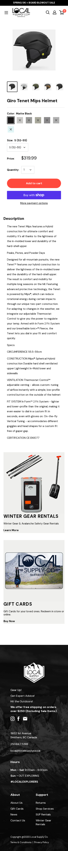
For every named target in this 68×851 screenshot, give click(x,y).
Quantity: (13, 170)
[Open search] (48, 12)
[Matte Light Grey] (20, 120)
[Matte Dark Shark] (56, 120)
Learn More (11, 530)
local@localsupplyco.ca (25, 750)
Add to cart (34, 183)
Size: (17, 140)
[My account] (54, 12)
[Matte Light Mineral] (11, 129)
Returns (41, 803)
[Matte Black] (11, 120)
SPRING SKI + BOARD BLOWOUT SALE (34, 2)
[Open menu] (6, 12)
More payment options (34, 203)
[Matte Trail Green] (38, 120)
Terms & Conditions (21, 842)
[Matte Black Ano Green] (47, 120)
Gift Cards (17, 809)
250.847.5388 (19, 744)
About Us (16, 803)
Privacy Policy (41, 842)
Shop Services (45, 809)
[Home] (34, 664)
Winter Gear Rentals (43, 822)
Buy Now (9, 621)
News (13, 814)
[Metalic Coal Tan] (29, 120)
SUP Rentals (43, 814)
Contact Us (17, 820)
